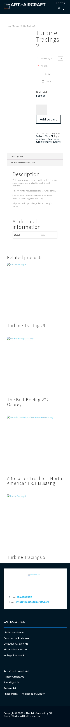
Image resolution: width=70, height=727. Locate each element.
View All (49, 136)
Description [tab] (17, 156)
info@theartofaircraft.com (32, 602)
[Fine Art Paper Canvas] (60, 59)
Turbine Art (10, 688)
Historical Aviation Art (15, 649)
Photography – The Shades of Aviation (24, 693)
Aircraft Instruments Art (16, 671)
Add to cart (48, 119)
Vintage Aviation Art (15, 655)
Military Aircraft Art (14, 676)
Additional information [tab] (23, 162)
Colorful (52, 139)
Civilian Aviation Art (14, 632)
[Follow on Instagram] (45, 584)
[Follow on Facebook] (25, 584)
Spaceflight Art (12, 682)
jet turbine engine (48, 140)
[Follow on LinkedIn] (35, 584)
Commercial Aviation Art (17, 638)
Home (9, 26)
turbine (57, 141)
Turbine (16, 26)
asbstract (41, 139)
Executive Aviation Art (16, 643)
